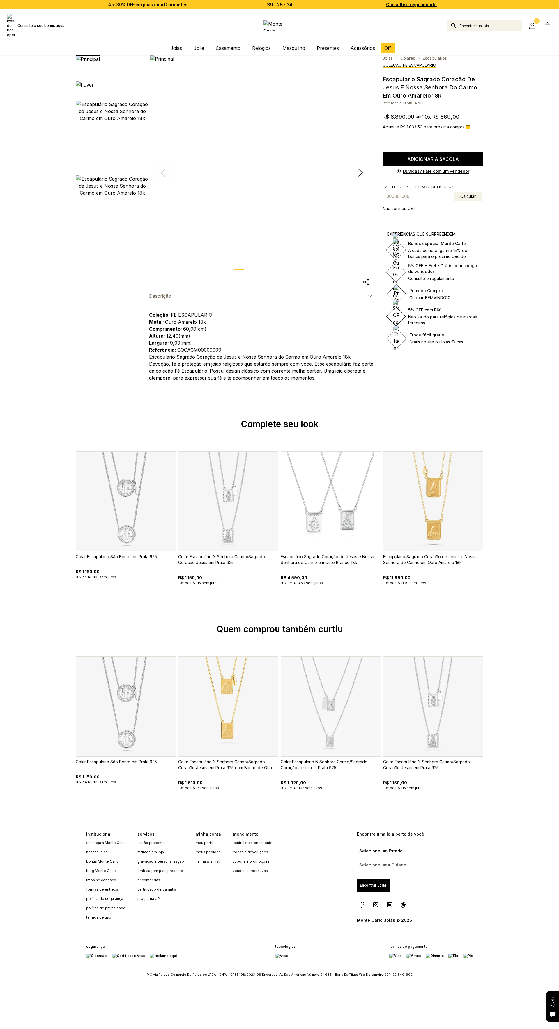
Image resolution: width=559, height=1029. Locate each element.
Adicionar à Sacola (433, 159)
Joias (388, 58)
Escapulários (435, 58)
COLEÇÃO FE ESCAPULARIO (409, 65)
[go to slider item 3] (284, 269)
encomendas (148, 880)
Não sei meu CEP (399, 208)
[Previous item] (68, 532)
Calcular (468, 196)
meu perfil (204, 843)
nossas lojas (97, 852)
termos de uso (98, 917)
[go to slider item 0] (239, 269)
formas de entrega (102, 889)
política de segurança (104, 898)
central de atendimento (253, 843)
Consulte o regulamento (411, 4)
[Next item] (360, 173)
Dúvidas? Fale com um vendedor (436, 171)
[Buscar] (453, 25)
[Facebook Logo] (361, 904)
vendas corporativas (250, 870)
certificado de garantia (156, 889)
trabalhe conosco (101, 880)
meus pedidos (208, 852)
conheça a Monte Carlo (106, 843)
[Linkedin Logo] (389, 904)
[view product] (126, 501)
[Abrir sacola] (547, 25)
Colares (407, 58)
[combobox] (491, 25)
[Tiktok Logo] (403, 904)
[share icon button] (366, 282)
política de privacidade (105, 908)
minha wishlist (208, 861)
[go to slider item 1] (254, 269)
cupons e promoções (251, 861)
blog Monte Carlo (101, 870)
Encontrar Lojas (373, 885)
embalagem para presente (160, 870)
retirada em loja (150, 852)
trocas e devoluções (250, 852)
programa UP (148, 898)
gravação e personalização (160, 861)
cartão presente (151, 843)
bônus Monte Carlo (102, 861)
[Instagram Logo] (375, 904)
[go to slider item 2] (269, 269)
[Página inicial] (279, 25)
